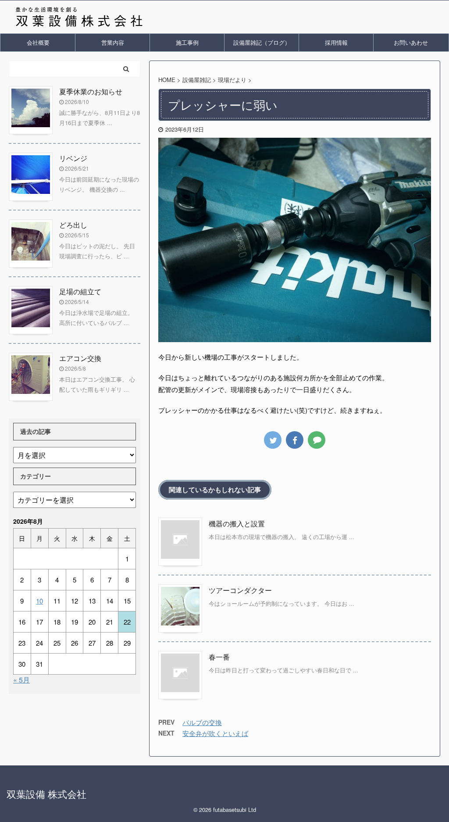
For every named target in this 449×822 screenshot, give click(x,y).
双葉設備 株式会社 (46, 794)
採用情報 (336, 42)
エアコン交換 (80, 358)
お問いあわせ (411, 42)
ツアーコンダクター (240, 590)
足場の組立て (80, 291)
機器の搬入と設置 (237, 523)
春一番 (219, 657)
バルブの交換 (202, 722)
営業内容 (112, 42)
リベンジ (73, 158)
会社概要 (38, 42)
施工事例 (187, 42)
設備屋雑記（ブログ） (261, 42)
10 (39, 600)
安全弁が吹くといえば (215, 733)
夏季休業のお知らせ (90, 91)
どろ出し (73, 225)
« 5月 (21, 680)
